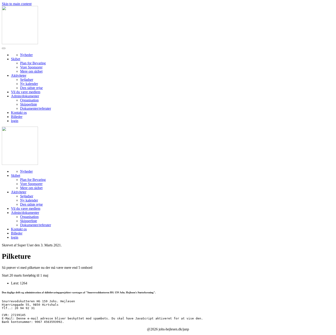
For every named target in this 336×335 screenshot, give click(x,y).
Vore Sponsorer (31, 67)
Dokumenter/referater (35, 108)
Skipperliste (28, 104)
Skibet (15, 59)
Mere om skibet (31, 71)
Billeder (16, 117)
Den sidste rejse (31, 88)
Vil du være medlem (25, 92)
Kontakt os (19, 112)
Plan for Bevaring (33, 63)
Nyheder (26, 55)
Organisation (29, 100)
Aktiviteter (18, 75)
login (14, 121)
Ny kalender (29, 84)
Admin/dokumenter (25, 96)
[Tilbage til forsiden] (20, 43)
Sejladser (26, 80)
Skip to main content (17, 4)
